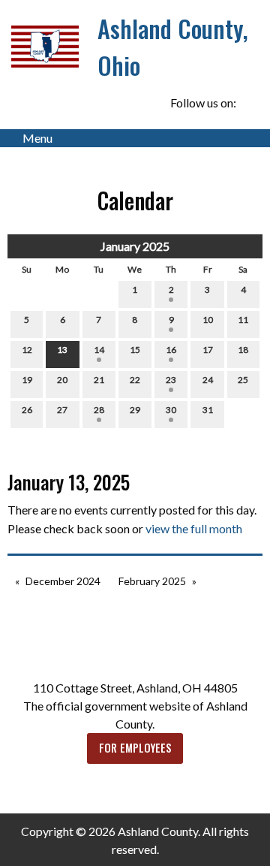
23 (171, 379)
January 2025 (135, 246)
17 (207, 349)
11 (243, 319)
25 (243, 379)
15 (135, 349)
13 (62, 349)
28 (99, 409)
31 (207, 409)
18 (243, 349)
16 (171, 349)
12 (27, 349)
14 (99, 349)
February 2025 (152, 581)
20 (62, 379)
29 (135, 409)
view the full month (194, 528)
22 (135, 379)
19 (27, 379)
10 (207, 319)
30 (171, 409)
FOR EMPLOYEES (135, 748)
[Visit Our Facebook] (250, 103)
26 (27, 409)
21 (99, 379)
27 (62, 409)
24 (207, 379)
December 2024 (63, 581)
